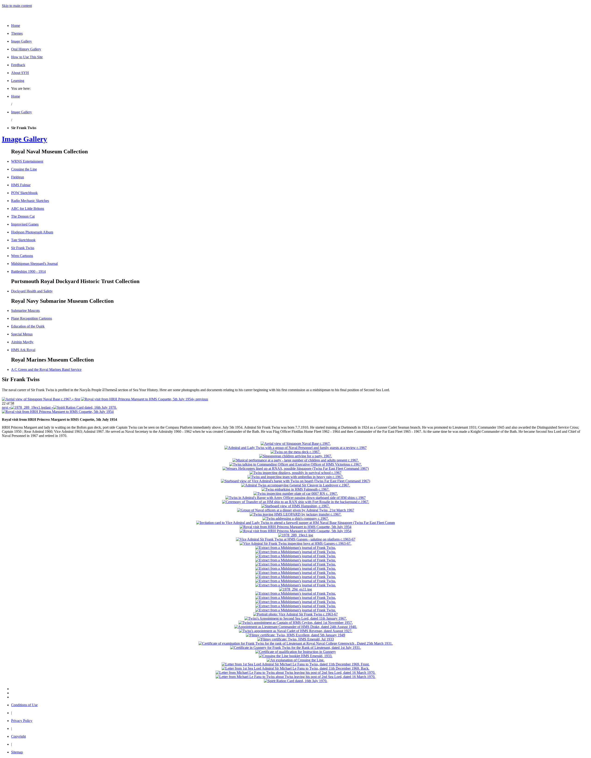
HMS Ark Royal (23, 350)
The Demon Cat (23, 216)
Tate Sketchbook (23, 240)
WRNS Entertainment (27, 161)
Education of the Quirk (28, 326)
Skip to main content (17, 6)
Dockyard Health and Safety (32, 291)
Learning (17, 81)
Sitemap (17, 752)
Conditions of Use (24, 705)
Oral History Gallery (26, 49)
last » (49, 407)
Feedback (18, 65)
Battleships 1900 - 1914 (28, 271)
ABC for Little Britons (27, 208)
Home (15, 26)
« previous (200, 399)
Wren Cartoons (22, 256)
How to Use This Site (27, 57)
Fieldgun (17, 177)
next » (6, 407)
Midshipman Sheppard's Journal (34, 264)
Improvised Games (25, 224)
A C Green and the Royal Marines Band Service (46, 369)
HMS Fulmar (20, 185)
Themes (17, 33)
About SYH (20, 73)
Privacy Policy (21, 721)
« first (76, 399)
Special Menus (22, 334)
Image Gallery (21, 41)
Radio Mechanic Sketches (30, 201)
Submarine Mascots (25, 310)
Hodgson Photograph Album (32, 232)
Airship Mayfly (22, 342)
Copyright (18, 736)
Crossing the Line (24, 169)
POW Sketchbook (24, 193)
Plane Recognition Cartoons (31, 318)
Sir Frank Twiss (22, 248)
